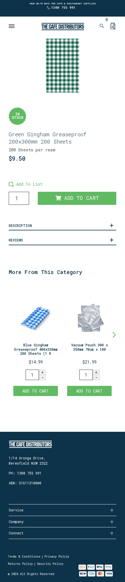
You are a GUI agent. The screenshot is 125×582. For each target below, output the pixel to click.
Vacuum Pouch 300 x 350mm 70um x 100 (89, 347)
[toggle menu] (12, 26)
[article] (36, 341)
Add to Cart (80, 198)
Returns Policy (20, 564)
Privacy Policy (56, 556)
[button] (25, 184)
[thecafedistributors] (62, 26)
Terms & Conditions (24, 556)
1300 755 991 (63, 7)
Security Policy (50, 564)
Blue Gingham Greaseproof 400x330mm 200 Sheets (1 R (36, 349)
